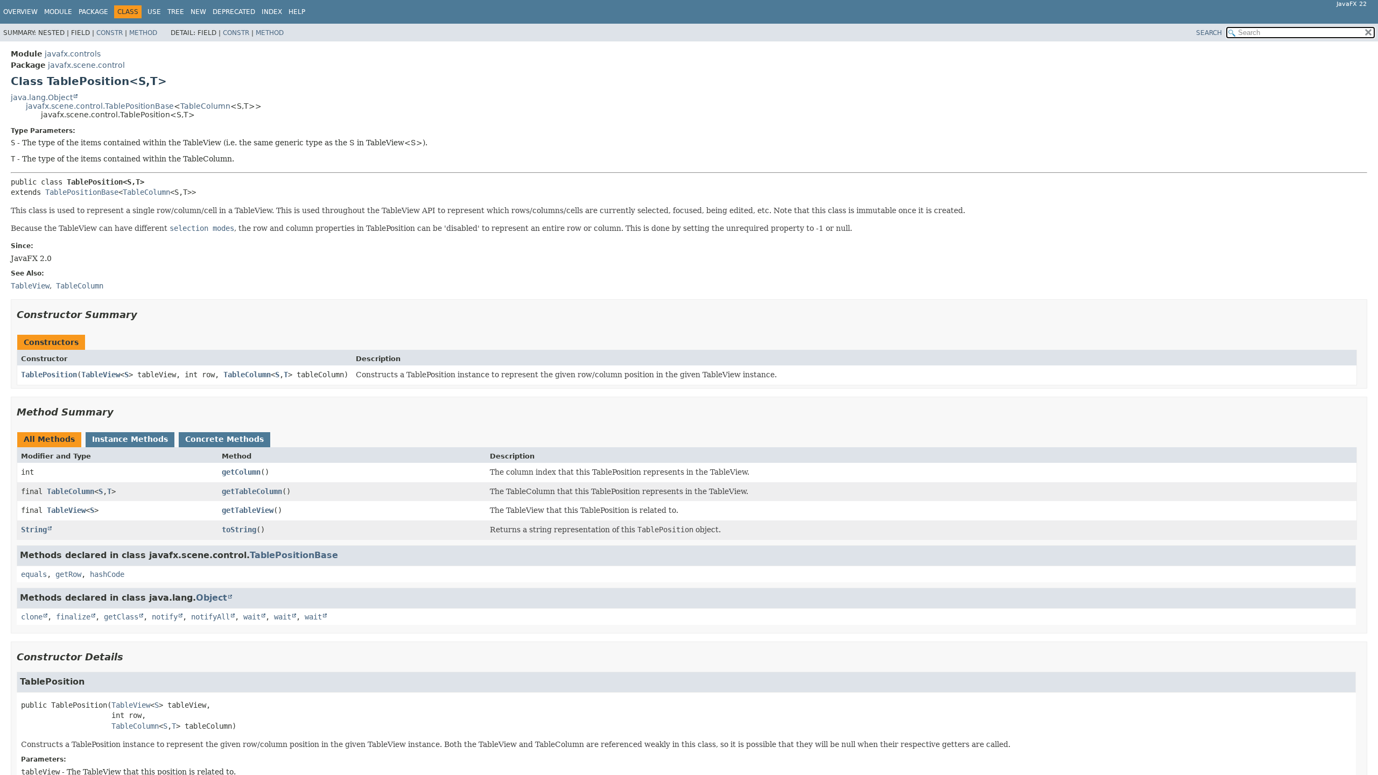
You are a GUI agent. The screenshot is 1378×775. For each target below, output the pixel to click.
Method (143, 33)
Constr (109, 33)
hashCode (107, 574)
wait (252, 616)
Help (297, 12)
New (198, 12)
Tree (175, 12)
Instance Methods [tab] (130, 439)
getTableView (247, 510)
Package (93, 12)
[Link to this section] (144, 314)
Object (211, 598)
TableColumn (205, 106)
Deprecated (234, 12)
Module (58, 12)
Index (272, 12)
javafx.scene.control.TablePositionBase (100, 106)
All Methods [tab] (49, 439)
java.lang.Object (42, 97)
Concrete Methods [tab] (224, 439)
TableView (100, 374)
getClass (121, 616)
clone (32, 616)
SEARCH (1209, 33)
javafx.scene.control (86, 65)
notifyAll (210, 616)
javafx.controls (73, 54)
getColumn (241, 472)
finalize (73, 616)
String (34, 529)
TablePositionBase (81, 192)
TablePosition (49, 374)
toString (239, 529)
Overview (20, 12)
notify (165, 616)
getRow (68, 574)
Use (154, 12)
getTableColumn (252, 491)
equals (34, 574)
